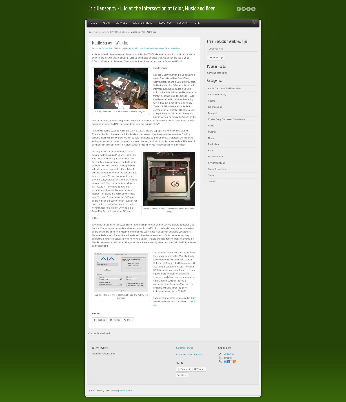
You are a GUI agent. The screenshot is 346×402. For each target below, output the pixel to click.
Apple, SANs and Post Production (110, 32)
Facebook (239, 9)
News (161, 48)
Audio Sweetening (217, 94)
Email (231, 361)
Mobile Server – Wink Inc (110, 43)
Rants (211, 150)
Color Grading (215, 107)
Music (211, 125)
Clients (211, 101)
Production (213, 144)
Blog (94, 23)
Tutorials (212, 181)
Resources (165, 23)
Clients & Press (142, 23)
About (106, 23)
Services (121, 23)
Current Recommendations (189, 354)
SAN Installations (172, 48)
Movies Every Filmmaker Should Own (226, 119)
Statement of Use (184, 348)
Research (183, 23)
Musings (212, 132)
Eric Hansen (106, 48)
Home (90, 32)
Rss (253, 9)
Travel (211, 175)
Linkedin (243, 9)
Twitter (248, 9)
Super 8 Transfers (217, 169)
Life (197, 23)
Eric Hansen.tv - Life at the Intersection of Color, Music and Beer (151, 9)
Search (254, 23)
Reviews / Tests (215, 156)
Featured (212, 113)
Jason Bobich (126, 390)
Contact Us (229, 354)
